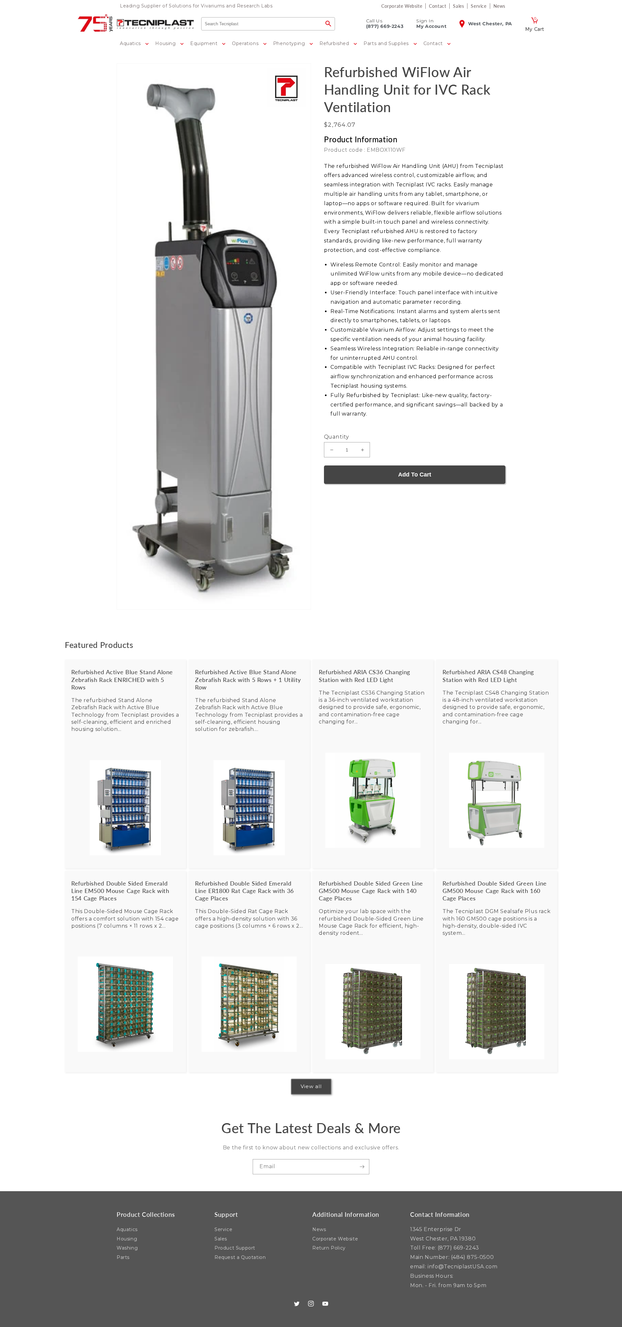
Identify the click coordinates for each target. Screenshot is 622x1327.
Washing (127, 1248)
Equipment (204, 43)
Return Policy (329, 1248)
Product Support (234, 1248)
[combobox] (262, 24)
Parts (123, 1257)
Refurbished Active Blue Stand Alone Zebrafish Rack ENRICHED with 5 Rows (122, 679)
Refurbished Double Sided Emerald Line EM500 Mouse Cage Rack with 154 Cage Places (120, 891)
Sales (220, 1239)
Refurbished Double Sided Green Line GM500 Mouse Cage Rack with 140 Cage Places (371, 891)
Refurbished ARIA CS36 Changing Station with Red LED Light (364, 675)
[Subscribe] (362, 1166)
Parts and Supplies (386, 43)
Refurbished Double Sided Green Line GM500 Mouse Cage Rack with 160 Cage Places (495, 891)
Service (223, 1229)
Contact (433, 43)
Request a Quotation (240, 1257)
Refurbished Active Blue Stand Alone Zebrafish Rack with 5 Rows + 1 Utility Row (248, 679)
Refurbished (335, 43)
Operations (246, 43)
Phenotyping (289, 43)
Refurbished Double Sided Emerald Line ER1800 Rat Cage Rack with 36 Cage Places (244, 891)
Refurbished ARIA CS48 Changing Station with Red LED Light (488, 675)
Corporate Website (335, 1239)
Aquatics (131, 43)
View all (311, 1086)
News (319, 1229)
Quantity (336, 437)
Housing (166, 43)
